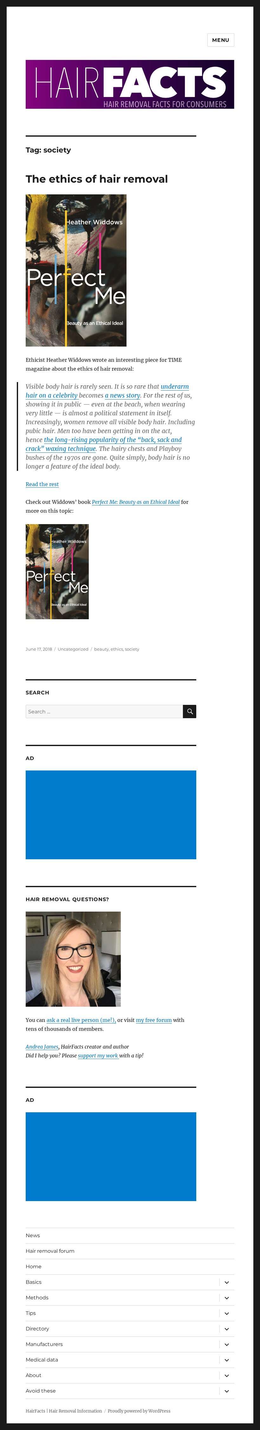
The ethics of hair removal (97, 178)
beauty (101, 649)
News (33, 1235)
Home (34, 1267)
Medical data (42, 1360)
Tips (31, 1313)
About (34, 1375)
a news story (122, 395)
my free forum (154, 1020)
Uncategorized (73, 649)
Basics (34, 1282)
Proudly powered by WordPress (139, 1411)
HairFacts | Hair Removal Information (64, 1411)
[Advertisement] (112, 815)
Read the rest (42, 484)
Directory (37, 1329)
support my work (98, 1055)
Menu (221, 40)
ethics (117, 649)
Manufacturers (44, 1344)
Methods (37, 1298)
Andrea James (42, 1046)
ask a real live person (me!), (81, 1020)
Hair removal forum (50, 1251)
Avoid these (41, 1391)
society (132, 649)
